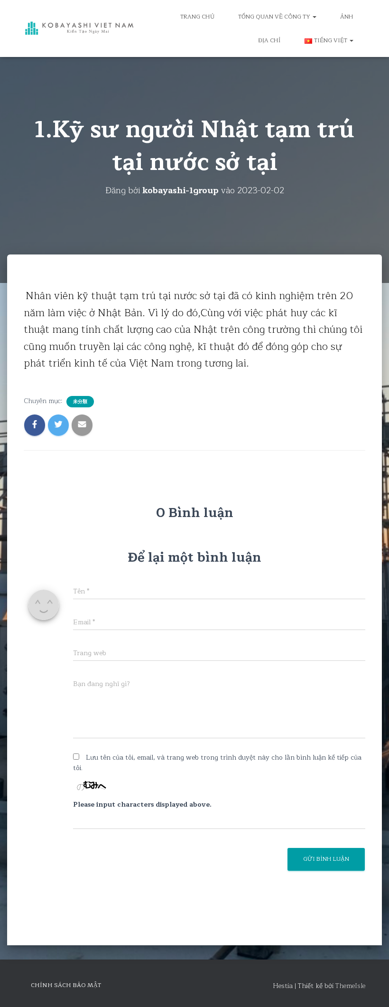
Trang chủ (197, 16)
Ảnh (346, 16)
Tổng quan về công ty (275, 16)
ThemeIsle (350, 985)
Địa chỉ (269, 40)
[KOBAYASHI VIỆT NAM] (79, 29)
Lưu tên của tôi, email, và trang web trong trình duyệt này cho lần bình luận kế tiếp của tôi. (217, 763)
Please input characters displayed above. (142, 805)
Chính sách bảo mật (66, 985)
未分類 (80, 401)
